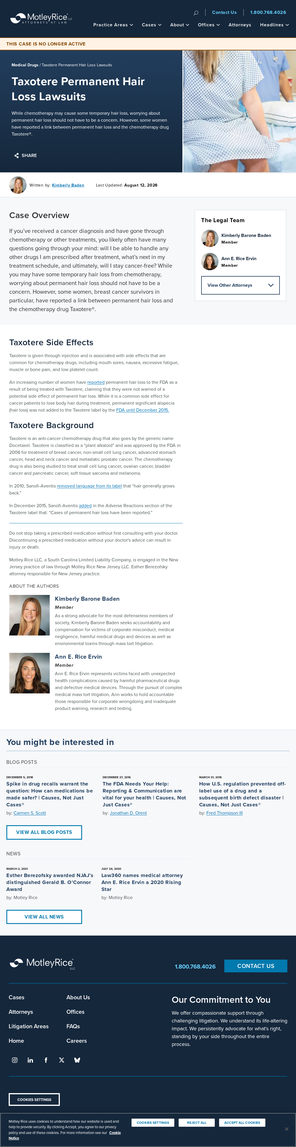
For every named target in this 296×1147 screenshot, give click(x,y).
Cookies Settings (34, 1099)
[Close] (286, 1129)
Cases (149, 24)
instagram (15, 1060)
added (85, 505)
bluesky (77, 1060)
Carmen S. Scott (30, 813)
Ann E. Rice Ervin (78, 656)
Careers (76, 1040)
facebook (46, 1060)
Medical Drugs (25, 65)
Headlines (272, 24)
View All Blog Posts (44, 832)
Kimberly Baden (68, 185)
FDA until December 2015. (142, 410)
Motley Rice (43, 966)
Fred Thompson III (224, 813)
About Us (78, 997)
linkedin (30, 1060)
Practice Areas (110, 24)
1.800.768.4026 (268, 12)
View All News (44, 916)
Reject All (196, 1122)
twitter (62, 1060)
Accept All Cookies (242, 1122)
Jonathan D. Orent (128, 813)
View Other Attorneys (230, 285)
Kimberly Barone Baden (87, 598)
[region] (148, 1130)
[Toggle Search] (196, 12)
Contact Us (224, 12)
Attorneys (240, 24)
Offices (206, 24)
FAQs (73, 1026)
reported (96, 382)
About (177, 24)
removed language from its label (89, 486)
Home (16, 1040)
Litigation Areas (29, 1026)
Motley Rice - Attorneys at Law (41, 18)
